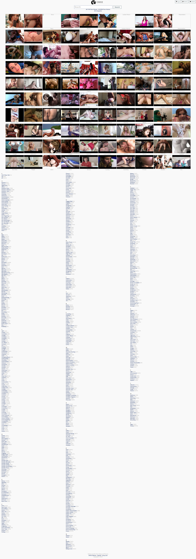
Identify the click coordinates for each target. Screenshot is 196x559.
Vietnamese (133, 386)
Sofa (131, 246)
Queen (68, 535)
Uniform (132, 379)
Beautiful (4, 262)
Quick (67, 537)
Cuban (3, 411)
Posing (67, 494)
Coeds (3, 384)
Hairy (67, 243)
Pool (67, 490)
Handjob (68, 246)
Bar (2, 255)
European (4, 491)
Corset (3, 396)
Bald (3, 245)
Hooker (68, 259)
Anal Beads (5, 198)
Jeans (67, 297)
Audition (4, 226)
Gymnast (68, 234)
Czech (3, 431)
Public (67, 515)
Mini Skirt (68, 378)
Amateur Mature (6, 189)
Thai (131, 328)
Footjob (68, 183)
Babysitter (4, 240)
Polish (67, 489)
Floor (67, 179)
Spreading (133, 266)
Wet (131, 406)
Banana (4, 252)
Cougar (3, 400)
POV (67, 449)
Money (68, 386)
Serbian (132, 205)
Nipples (68, 417)
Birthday (4, 281)
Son (131, 253)
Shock (132, 215)
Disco (3, 450)
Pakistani (68, 454)
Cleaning (4, 371)
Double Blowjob (6, 462)
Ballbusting (5, 248)
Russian (132, 183)
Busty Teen (5, 323)
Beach (3, 258)
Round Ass (133, 180)
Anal (3, 207)
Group (67, 233)
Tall (131, 312)
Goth (67, 226)
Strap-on (132, 284)
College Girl (5, 387)
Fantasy (4, 514)
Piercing (68, 478)
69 (2, 178)
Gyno (67, 237)
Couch (3, 399)
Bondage (4, 299)
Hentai (68, 251)
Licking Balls (69, 330)
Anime (3, 210)
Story (131, 279)
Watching (132, 398)
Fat (2, 517)
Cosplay (4, 397)
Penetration (69, 468)
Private (68, 503)
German (68, 211)
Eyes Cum (4, 501)
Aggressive (4, 185)
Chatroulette (5, 358)
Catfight (4, 348)
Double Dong (5, 463)
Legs (67, 324)
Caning (3, 341)
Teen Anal (133, 320)
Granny (68, 229)
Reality (68, 541)
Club (3, 379)
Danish (3, 440)
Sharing (132, 210)
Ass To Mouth (5, 221)
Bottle (3, 303)
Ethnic (3, 489)
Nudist (67, 420)
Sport (131, 265)
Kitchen (68, 308)
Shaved (132, 211)
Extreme (4, 500)
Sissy (131, 224)
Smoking (132, 243)
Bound (3, 304)
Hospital (68, 261)
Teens (131, 325)
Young (131, 425)
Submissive (133, 294)
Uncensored (133, 373)
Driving (3, 472)
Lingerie (68, 334)
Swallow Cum (134, 300)
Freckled (68, 191)
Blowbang (4, 293)
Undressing (133, 377)
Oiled (67, 432)
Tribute (132, 359)
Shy (131, 223)
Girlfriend (68, 214)
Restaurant (69, 546)
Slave (131, 234)
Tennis (132, 326)
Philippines (69, 477)
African (4, 184)
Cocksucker (5, 382)
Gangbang (68, 205)
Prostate (68, 507)
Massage (68, 357)
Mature (68, 366)
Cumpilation (5, 421)
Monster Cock (70, 388)
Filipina (3, 524)
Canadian (4, 338)
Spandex (132, 256)
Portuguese (69, 493)
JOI (67, 293)
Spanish (132, 258)
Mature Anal (69, 363)
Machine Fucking (70, 352)
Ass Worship (5, 223)
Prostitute (68, 509)
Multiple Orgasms (70, 397)
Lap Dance (69, 318)
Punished (68, 521)
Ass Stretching (5, 220)
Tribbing (132, 358)
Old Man (68, 435)
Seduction (133, 202)
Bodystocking (5, 297)
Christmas (4, 364)
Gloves (68, 220)
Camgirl (4, 335)
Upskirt (132, 380)
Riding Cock (69, 548)
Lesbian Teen (69, 327)
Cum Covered (5, 415)
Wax (131, 399)
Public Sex (69, 513)
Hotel (67, 262)
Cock (3, 383)
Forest (67, 186)
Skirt (131, 231)
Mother (68, 392)
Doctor (3, 451)
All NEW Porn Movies (104, 9)
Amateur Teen (5, 191)
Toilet (131, 346)
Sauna (131, 192)
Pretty (67, 499)
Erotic (3, 486)
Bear (3, 261)
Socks (131, 245)
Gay (67, 210)
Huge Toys (69, 266)
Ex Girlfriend (5, 492)
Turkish (132, 364)
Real (67, 543)
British (3, 315)
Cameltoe (4, 334)
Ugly (131, 371)
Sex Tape (132, 208)
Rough (132, 179)
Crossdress (5, 408)
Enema (3, 485)
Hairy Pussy (69, 242)
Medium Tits (69, 369)
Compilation (5, 392)
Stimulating (133, 275)
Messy (67, 370)
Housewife (69, 265)
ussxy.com (104, 555)
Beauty (3, 264)
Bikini (3, 278)
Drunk (3, 473)
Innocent (68, 281)
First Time (4, 529)
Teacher (132, 316)
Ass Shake (4, 218)
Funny (67, 195)
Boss (3, 301)
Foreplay (68, 185)
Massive (68, 359)
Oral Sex (68, 439)
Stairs (131, 272)
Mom (67, 385)
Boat (3, 296)
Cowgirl (4, 403)
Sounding (132, 255)
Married (68, 354)
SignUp (185, 1)
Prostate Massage (71, 506)
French (68, 192)
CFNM (3, 332)
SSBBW (132, 188)
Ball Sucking (5, 246)
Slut (131, 240)
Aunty (3, 227)
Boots (3, 300)
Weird (132, 404)
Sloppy (132, 237)
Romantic (132, 178)
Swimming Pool (134, 303)
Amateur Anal (5, 188)
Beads (3, 259)
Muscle (68, 398)
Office (67, 430)
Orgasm (68, 440)
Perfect (68, 470)
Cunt (3, 427)
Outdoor (68, 445)
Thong (132, 329)
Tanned (132, 313)
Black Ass (4, 287)
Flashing (68, 175)
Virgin (131, 389)
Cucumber (4, 413)
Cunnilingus (5, 425)
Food (67, 180)
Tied (131, 333)
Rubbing (132, 182)
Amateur (4, 192)
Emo (3, 484)
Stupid (132, 292)
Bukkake (4, 320)
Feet (3, 519)
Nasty (67, 404)
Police (67, 487)
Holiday (68, 255)
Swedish (132, 301)
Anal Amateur (5, 197)
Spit (131, 263)
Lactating (68, 314)
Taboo (131, 310)
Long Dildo (69, 340)
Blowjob (4, 294)
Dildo (3, 447)
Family (3, 513)
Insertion (68, 283)
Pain (67, 452)
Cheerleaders (5, 361)
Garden (68, 208)
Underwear (133, 376)
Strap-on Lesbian (134, 282)
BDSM (3, 238)
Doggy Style (5, 454)
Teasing (132, 317)
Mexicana (68, 372)
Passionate (69, 465)
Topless (132, 349)
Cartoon (4, 344)
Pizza (67, 483)
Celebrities (5, 351)
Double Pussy (5, 467)
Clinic (3, 373)
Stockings (132, 277)
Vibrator (132, 384)
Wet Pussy (133, 405)
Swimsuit (132, 304)
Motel (67, 391)
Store (131, 278)
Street (132, 287)
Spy (131, 269)
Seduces (132, 201)
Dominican (4, 457)
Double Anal (5, 460)
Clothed (4, 377)
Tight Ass (132, 335)
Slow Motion (133, 239)
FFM (3, 505)
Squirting (132, 271)
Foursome (68, 188)
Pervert (68, 473)
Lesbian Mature (70, 325)
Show (131, 221)
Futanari (68, 196)
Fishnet (4, 530)
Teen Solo (133, 323)
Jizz (67, 300)
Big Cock (4, 269)
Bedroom (4, 265)
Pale (67, 455)
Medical (68, 368)
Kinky (67, 305)
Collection (4, 386)
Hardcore (68, 248)
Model (67, 383)
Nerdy (67, 414)
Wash (131, 396)
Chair (3, 355)
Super (131, 297)
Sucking (132, 295)
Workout (132, 417)
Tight (131, 338)
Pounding (68, 496)
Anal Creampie (6, 200)
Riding (132, 173)
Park (67, 461)
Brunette (4, 317)
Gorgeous (68, 224)
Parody (68, 462)
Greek (67, 230)
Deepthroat (5, 444)
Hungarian (68, 271)
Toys (131, 352)
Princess (68, 500)
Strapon (132, 285)
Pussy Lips (68, 526)
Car (2, 345)
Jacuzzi (68, 294)
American (4, 195)
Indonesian (69, 280)
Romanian (132, 176)
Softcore (132, 247)
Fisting (3, 532)
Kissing (68, 306)
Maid (67, 353)
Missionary (69, 379)
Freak (67, 189)
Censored (4, 352)
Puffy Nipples (69, 516)
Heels (67, 249)
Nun (67, 421)
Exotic (3, 497)
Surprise (132, 298)
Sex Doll (132, 207)
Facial (3, 510)
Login (178, 1)
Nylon (67, 424)
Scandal (132, 194)
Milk (67, 376)
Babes (3, 239)
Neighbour (69, 413)
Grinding (68, 231)
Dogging (4, 453)
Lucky (67, 344)
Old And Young (70, 433)
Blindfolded (5, 290)
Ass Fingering (5, 216)
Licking (68, 331)
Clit (2, 374)
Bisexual (4, 283)
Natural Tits (69, 405)
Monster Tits (69, 389)
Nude (67, 419)
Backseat (4, 242)
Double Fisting (5, 464)
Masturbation (69, 360)
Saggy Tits (133, 189)
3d (2, 176)
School (132, 197)
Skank (132, 229)
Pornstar (68, 491)
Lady (67, 317)
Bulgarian (4, 322)
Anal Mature (5, 202)
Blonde (3, 291)
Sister (131, 227)
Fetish (3, 521)
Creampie (4, 406)
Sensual (132, 204)
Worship (132, 418)
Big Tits (4, 275)
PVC (67, 451)
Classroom (4, 370)
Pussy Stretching (70, 529)
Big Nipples (5, 274)
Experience (5, 498)
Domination (5, 456)
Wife (131, 414)
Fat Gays (4, 516)
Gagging (68, 202)
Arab (3, 211)
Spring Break (133, 268)
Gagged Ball (69, 201)
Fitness (68, 173)
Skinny (132, 230)
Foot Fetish (69, 182)
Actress (4, 182)
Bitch (3, 284)
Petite (67, 474)
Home (67, 258)
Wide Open (133, 412)
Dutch (3, 476)
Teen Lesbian (133, 322)
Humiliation (69, 269)
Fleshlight (68, 176)
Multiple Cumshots (71, 395)
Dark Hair (4, 441)
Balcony (4, 243)
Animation (4, 208)
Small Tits (132, 242)
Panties (68, 457)
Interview (68, 287)
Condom (4, 393)
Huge (67, 268)
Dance (3, 437)
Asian (3, 214)
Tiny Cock (133, 339)
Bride (3, 313)
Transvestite (133, 357)
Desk (3, 446)
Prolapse (68, 505)
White (132, 409)
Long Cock (69, 338)
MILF (67, 349)
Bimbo (3, 280)
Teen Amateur (134, 319)
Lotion (67, 343)
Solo (131, 252)
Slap (131, 233)
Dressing (4, 469)
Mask (67, 356)
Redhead (68, 544)
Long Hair (68, 341)
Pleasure (68, 484)
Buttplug (4, 326)
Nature (68, 408)
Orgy (67, 442)
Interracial (68, 286)
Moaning (68, 382)
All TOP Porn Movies (91, 9)
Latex (67, 319)
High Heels (69, 253)
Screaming (133, 198)
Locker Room (69, 335)
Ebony (3, 481)
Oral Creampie (70, 438)
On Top (68, 436)
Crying (3, 409)
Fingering (4, 526)
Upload (193, 1)
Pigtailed (68, 480)
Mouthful (68, 394)
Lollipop (68, 337)
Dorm (3, 459)
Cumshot (4, 422)
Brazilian (4, 307)
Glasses (68, 217)
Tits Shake (133, 342)
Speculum (133, 261)
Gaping (68, 207)
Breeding (4, 312)
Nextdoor (68, 416)
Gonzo (67, 223)
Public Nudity (69, 512)
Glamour (68, 215)
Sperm (132, 262)
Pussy (67, 531)
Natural (68, 407)
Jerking (68, 299)
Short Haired (133, 217)
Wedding (132, 402)
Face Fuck (4, 507)
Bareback (4, 253)
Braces (3, 306)
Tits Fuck (132, 341)
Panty (67, 460)
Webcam (132, 401)
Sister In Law (133, 226)
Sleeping (132, 236)
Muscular (68, 399)
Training (132, 354)
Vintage (132, 387)
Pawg (67, 467)
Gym (67, 236)
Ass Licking (5, 217)
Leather (68, 322)
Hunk (67, 272)
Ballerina (4, 249)
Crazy (3, 405)
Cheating (4, 360)
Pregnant (68, 497)
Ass (2, 224)
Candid (3, 339)
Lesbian (68, 328)
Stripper (132, 288)
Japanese (68, 296)
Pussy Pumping (70, 528)
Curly (3, 428)
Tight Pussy (133, 336)
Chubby (4, 366)
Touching (132, 351)
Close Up (4, 376)
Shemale (132, 214)
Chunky (4, 367)
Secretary (132, 200)
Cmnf (3, 380)
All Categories (98, 11)
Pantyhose (69, 458)
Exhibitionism (5, 495)
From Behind (69, 194)
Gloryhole (68, 218)
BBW (3, 236)
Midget (68, 373)
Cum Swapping (6, 419)
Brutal (3, 319)
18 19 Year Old (5, 175)
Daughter (4, 443)
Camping (4, 336)
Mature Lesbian (70, 365)
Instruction (69, 284)
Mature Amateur (70, 362)
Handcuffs (68, 245)
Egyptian (4, 482)
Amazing (4, 194)
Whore (132, 411)
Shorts (132, 218)
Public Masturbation (71, 510)
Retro (67, 547)
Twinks (132, 365)
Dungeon (4, 475)
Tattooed (132, 314)
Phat (67, 475)
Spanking (132, 259)
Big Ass (3, 268)
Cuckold (4, 412)
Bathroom (4, 256)
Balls (3, 251)
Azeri (3, 230)
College (4, 389)
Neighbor (68, 411)
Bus (3, 325)
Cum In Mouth (5, 418)
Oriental (68, 443)
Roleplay (132, 175)
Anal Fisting (5, 201)
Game (67, 204)
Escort (3, 488)
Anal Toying (5, 205)
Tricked (132, 361)
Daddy (3, 435)
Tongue (132, 348)
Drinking (4, 470)
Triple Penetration (135, 362)
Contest (4, 395)
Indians (68, 278)
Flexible (68, 178)
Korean (68, 309)
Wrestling (132, 420)
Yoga (131, 424)
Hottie (67, 264)
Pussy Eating (69, 525)
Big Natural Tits (6, 272)
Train (131, 355)
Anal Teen (4, 204)
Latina (67, 321)
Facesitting (4, 508)
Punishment (69, 522)
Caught (3, 350)
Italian (67, 288)
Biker (3, 277)
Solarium (132, 249)
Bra (2, 310)
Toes (131, 345)
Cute (3, 429)
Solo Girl (132, 250)
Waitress (132, 395)
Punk (67, 523)
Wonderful (133, 415)
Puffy (67, 518)
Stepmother (133, 274)
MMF (67, 350)
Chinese (4, 363)
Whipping (132, 408)
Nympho (68, 426)
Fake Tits (4, 511)
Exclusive (4, 494)
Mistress (68, 381)
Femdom (4, 520)
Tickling (132, 332)
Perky (67, 471)
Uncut (132, 374)
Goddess (68, 221)
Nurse (67, 423)
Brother (4, 316)
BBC (3, 235)
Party (67, 464)
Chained (4, 354)
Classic (3, 368)
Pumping (68, 519)
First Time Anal (6, 527)
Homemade (69, 256)
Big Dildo (4, 271)
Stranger (132, 281)
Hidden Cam (69, 252)
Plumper (68, 486)
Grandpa (68, 227)
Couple (3, 402)
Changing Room (6, 357)
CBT (3, 331)
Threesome (133, 330)
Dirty (3, 448)
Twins (131, 367)
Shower (132, 220)
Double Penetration (7, 466)
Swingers (132, 306)
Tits (131, 343)
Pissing (68, 481)
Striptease (133, 290)
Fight (3, 523)
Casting (4, 347)
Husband (68, 274)
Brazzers (4, 309)
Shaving (132, 213)
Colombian (4, 390)
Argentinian (5, 213)
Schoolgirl (133, 195)
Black (3, 288)
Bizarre (3, 285)
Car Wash (4, 342)
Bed (3, 267)
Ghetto (68, 213)
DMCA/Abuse (92, 555)
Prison (67, 502)
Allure (3, 187)
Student (132, 291)
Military (68, 375)
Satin (131, 191)
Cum (3, 424)
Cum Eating (5, 416)
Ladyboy (68, 315)
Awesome (4, 229)
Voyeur (132, 390)
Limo (67, 332)
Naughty (68, 410)
